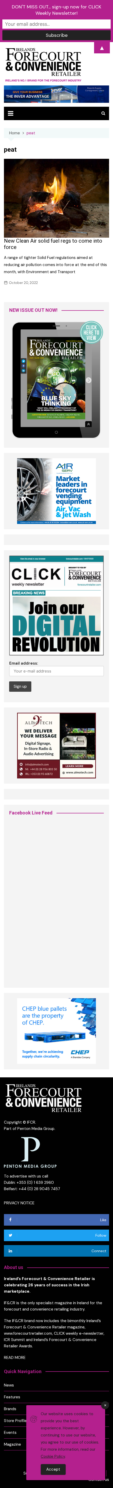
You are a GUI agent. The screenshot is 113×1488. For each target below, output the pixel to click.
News (9, 1385)
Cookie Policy (53, 1456)
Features (12, 1397)
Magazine (12, 1444)
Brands (10, 1408)
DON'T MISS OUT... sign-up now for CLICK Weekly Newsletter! (56, 10)
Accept (53, 1469)
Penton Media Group (35, 1128)
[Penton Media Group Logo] (30, 1152)
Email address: (23, 663)
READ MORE (14, 1357)
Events (10, 1432)
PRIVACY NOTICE (19, 1203)
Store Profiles (16, 1420)
